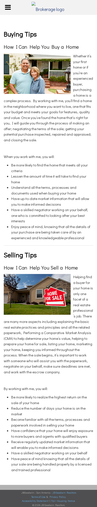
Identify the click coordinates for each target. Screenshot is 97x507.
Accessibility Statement (35, 501)
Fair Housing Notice (63, 501)
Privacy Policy (57, 497)
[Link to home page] (48, 7)
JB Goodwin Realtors (64, 492)
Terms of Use (38, 497)
